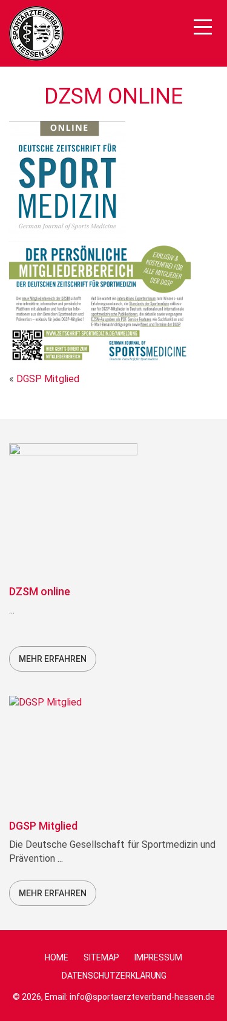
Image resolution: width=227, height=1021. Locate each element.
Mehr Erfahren (53, 659)
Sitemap (101, 957)
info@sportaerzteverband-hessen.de (142, 997)
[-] (36, 33)
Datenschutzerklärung (114, 975)
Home (56, 957)
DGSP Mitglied (47, 379)
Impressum (158, 957)
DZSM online (39, 591)
